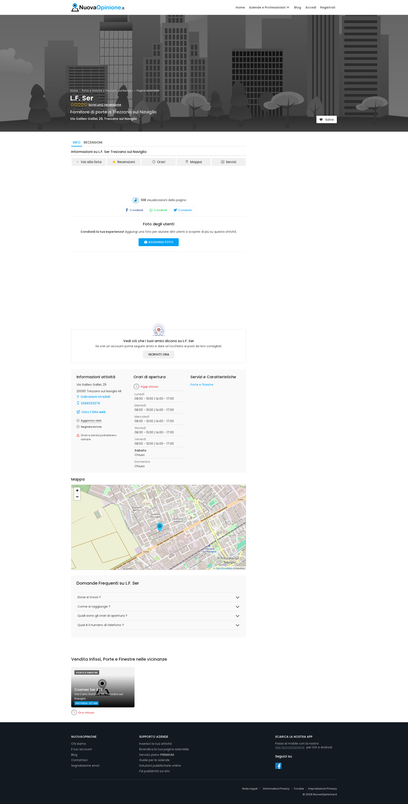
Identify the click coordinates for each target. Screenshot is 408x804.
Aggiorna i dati (91, 421)
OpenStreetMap (223, 568)
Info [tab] (76, 142)
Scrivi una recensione (104, 105)
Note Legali (250, 789)
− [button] (77, 496)
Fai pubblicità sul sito (154, 771)
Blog (297, 7)
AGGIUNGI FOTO (160, 242)
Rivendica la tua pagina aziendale (164, 749)
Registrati (327, 7)
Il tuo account (81, 749)
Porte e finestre (201, 384)
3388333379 (90, 403)
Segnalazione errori (85, 765)
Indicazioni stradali (95, 397)
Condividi (136, 210)
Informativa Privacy (276, 789)
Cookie (299, 789)
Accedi (310, 7)
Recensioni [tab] (93, 142)
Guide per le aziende (154, 760)
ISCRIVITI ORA (158, 354)
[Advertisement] (158, 178)
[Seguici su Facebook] (278, 766)
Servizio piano (156, 755)
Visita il (93, 412)
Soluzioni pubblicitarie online (160, 765)
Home (240, 7)
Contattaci (79, 760)
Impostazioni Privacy (322, 789)
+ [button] (77, 490)
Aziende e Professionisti (267, 7)
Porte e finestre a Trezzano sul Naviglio (107, 90)
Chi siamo (78, 744)
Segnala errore (91, 427)
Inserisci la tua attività (155, 744)
